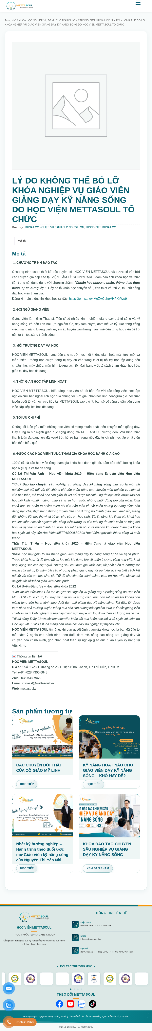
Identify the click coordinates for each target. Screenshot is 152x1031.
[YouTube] (70, 1004)
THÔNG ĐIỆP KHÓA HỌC (95, 20)
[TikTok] (92, 1004)
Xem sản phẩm (98, 868)
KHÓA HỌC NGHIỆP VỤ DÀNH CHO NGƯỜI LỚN (48, 20)
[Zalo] (81, 1004)
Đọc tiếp (27, 784)
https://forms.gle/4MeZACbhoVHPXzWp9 (98, 298)
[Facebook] (59, 1004)
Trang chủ (10, 20)
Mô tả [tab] (22, 241)
